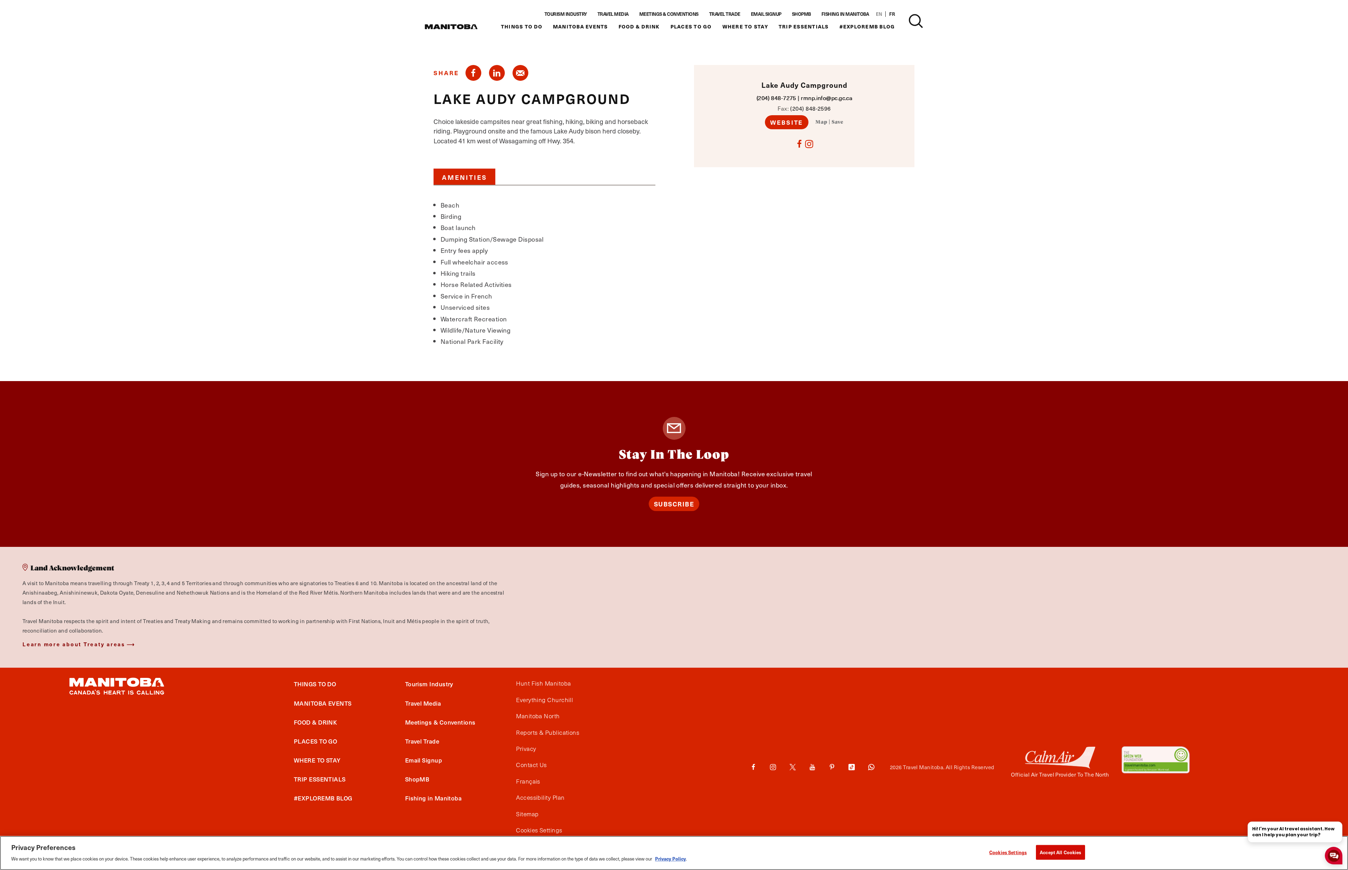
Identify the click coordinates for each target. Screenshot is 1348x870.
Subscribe (674, 503)
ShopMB (801, 14)
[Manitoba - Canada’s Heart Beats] (451, 26)
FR (892, 14)
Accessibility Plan (540, 797)
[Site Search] (915, 21)
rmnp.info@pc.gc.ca (826, 98)
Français (528, 781)
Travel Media (613, 14)
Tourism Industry (565, 14)
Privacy (526, 748)
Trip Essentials (804, 27)
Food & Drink (639, 27)
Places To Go (691, 27)
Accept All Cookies (1060, 852)
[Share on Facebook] (473, 73)
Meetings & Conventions (669, 14)
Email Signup (766, 14)
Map (821, 122)
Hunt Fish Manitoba (543, 683)
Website (786, 122)
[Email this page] (520, 73)
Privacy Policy (670, 858)
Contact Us (531, 764)
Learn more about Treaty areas (73, 644)
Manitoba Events (580, 27)
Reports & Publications (547, 732)
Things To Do (521, 27)
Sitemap (527, 814)
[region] (674, 853)
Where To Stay (745, 27)
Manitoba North (538, 716)
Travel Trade (724, 14)
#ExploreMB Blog (867, 27)
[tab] (464, 177)
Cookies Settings (1008, 852)
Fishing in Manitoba (845, 14)
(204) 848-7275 (776, 98)
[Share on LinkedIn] (497, 73)
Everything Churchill (544, 700)
